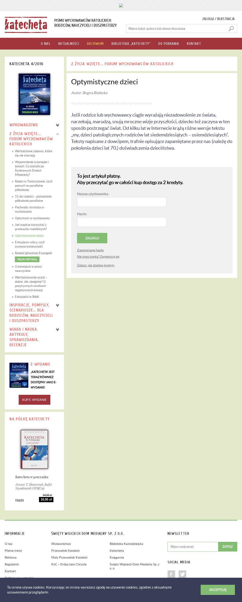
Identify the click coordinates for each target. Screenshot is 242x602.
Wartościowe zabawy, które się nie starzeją (33, 153)
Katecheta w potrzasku (31, 477)
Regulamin (12, 564)
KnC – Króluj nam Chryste (68, 564)
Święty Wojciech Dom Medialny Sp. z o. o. (134, 566)
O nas (9, 544)
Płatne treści (13, 550)
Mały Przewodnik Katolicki (69, 557)
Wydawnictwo (61, 544)
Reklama (11, 557)
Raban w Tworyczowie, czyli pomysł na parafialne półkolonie (33, 186)
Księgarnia (117, 557)
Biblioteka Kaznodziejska (126, 544)
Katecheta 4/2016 (26, 63)
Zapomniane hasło (90, 250)
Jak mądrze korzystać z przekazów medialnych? (31, 227)
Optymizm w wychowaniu (32, 218)
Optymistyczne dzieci (29, 235)
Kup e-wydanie (34, 400)
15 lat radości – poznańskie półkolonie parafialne (33, 198)
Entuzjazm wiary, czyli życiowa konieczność (29, 244)
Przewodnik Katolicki (65, 550)
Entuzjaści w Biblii (27, 297)
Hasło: (82, 214)
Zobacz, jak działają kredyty (96, 265)
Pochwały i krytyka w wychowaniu (29, 209)
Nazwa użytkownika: (93, 194)
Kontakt (10, 571)
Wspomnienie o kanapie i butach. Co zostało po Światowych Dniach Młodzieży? (31, 168)
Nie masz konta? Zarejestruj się (98, 256)
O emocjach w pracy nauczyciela (28, 269)
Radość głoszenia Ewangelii (33, 256)
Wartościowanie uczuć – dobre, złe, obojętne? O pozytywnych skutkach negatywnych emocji (31, 284)
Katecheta (117, 550)
